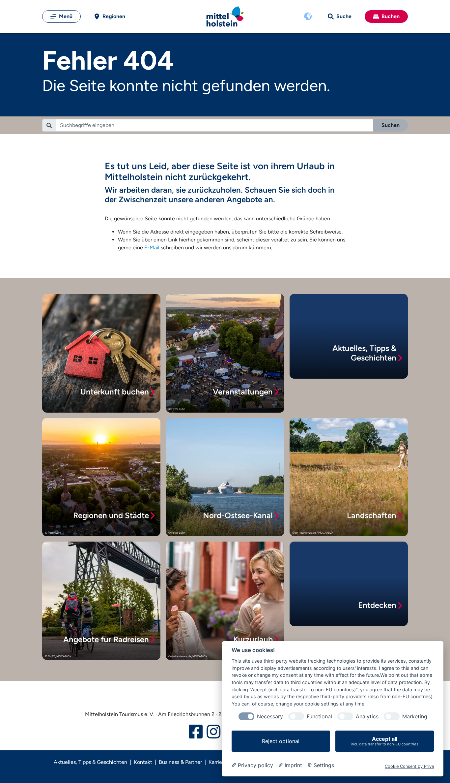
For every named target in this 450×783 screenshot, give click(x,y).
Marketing (414, 716)
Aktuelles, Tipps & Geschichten (90, 762)
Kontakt (143, 762)
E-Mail (151, 247)
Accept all (384, 741)
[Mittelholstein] (225, 16)
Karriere (218, 762)
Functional (319, 716)
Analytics (367, 716)
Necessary (270, 716)
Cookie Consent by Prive (409, 766)
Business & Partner (180, 762)
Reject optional (280, 741)
